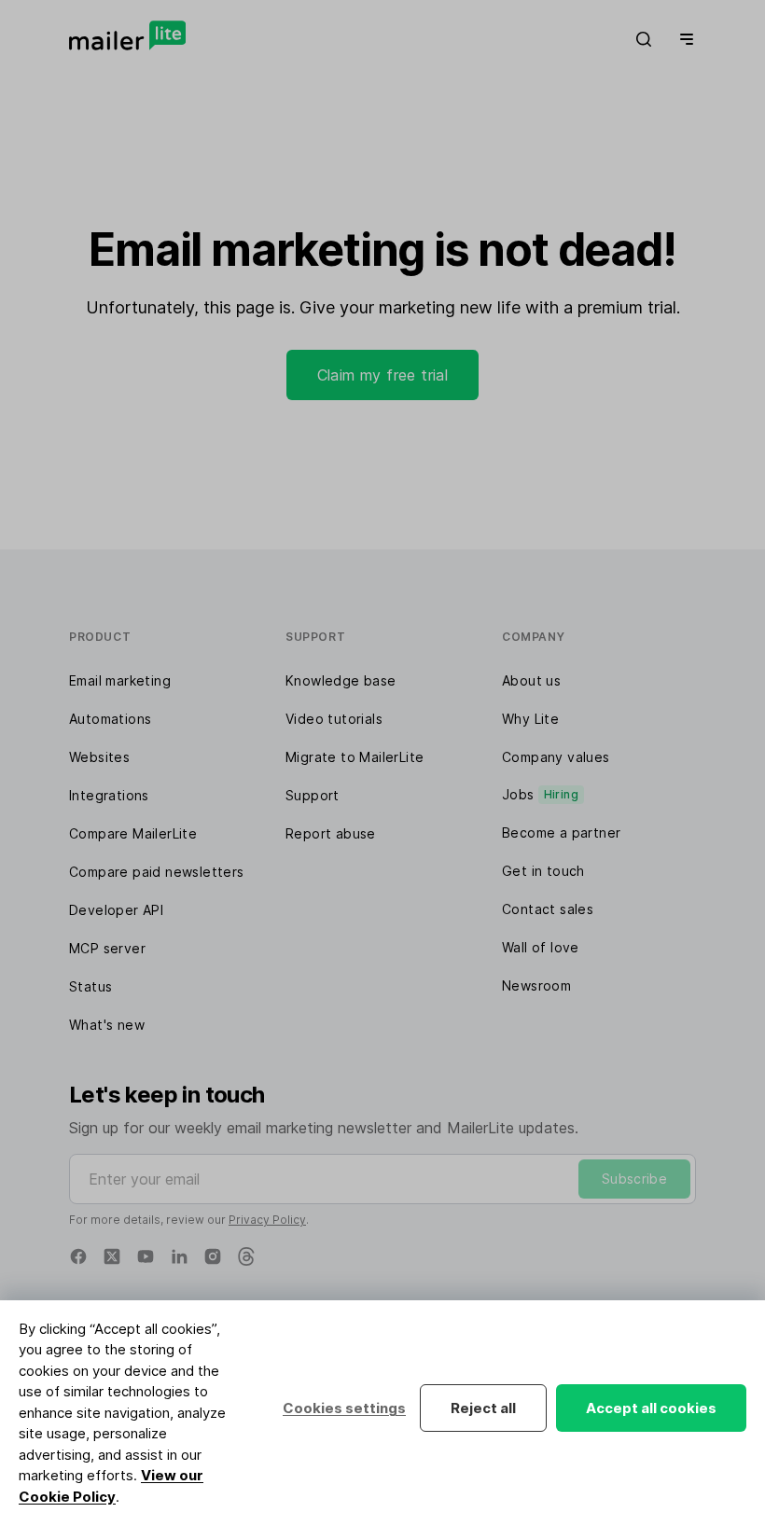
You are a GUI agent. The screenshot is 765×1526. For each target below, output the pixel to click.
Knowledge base (340, 680)
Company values (556, 757)
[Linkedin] (179, 1256)
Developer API (116, 910)
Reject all (483, 1408)
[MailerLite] (127, 35)
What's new (107, 1025)
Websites (99, 757)
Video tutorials (333, 719)
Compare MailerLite (133, 833)
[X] (112, 1256)
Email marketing (120, 680)
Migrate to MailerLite (354, 757)
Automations (110, 719)
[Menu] (683, 39)
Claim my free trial (383, 375)
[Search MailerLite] (643, 39)
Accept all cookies (651, 1408)
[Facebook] (78, 1256)
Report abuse (330, 833)
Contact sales (547, 909)
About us (531, 680)
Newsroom (536, 985)
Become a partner (561, 832)
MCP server (107, 948)
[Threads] (246, 1256)
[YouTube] (145, 1256)
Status (90, 986)
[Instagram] (212, 1256)
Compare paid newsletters (156, 872)
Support (312, 795)
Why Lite (530, 719)
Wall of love (540, 947)
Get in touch (543, 871)
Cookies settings (344, 1408)
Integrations (109, 795)
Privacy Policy (267, 1220)
